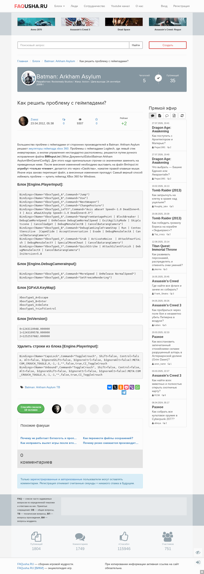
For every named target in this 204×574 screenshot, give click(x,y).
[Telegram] (124, 392)
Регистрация (181, 6)
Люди (74, 6)
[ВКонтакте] (109, 387)
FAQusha (25, 564)
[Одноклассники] (120, 387)
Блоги (58, 6)
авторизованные (71, 479)
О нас (139, 6)
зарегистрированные (44, 479)
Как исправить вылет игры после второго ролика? (49, 442)
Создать (168, 45)
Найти (136, 45)
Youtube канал (120, 6)
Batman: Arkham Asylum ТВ (42, 387)
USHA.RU (30, 6)
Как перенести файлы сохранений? (108, 438)
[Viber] (131, 387)
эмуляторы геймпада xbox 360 (48, 148)
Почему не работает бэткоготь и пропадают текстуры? (49, 438)
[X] (115, 387)
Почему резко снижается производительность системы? (111, 442)
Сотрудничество (94, 6)
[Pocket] (126, 387)
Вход (164, 6)
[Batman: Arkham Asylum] (27, 77)
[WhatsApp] (137, 387)
